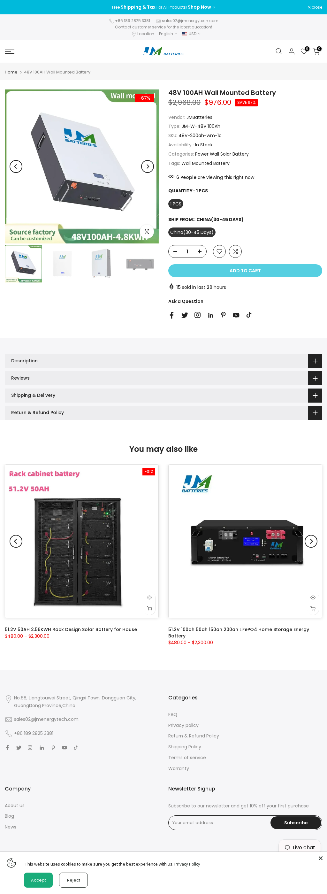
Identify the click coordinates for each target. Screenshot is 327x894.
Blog (9, 816)
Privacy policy (183, 725)
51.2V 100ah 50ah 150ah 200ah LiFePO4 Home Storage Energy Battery (238, 632)
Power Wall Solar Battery (222, 154)
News (10, 827)
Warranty (178, 768)
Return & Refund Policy (193, 736)
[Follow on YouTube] (236, 315)
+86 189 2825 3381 (132, 20)
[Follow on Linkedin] (210, 315)
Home (11, 72)
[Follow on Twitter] (184, 315)
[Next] (147, 166)
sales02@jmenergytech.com (190, 20)
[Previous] (16, 166)
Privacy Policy (187, 864)
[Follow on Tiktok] (249, 315)
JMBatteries (199, 117)
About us (15, 805)
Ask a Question (185, 301)
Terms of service (187, 757)
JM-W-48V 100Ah (201, 126)
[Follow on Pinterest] (223, 315)
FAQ (172, 714)
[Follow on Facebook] (171, 315)
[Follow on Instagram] (197, 315)
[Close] (320, 858)
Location (145, 33)
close (13, 7)
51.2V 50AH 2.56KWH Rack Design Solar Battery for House (71, 629)
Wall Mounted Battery (205, 163)
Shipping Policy (184, 747)
